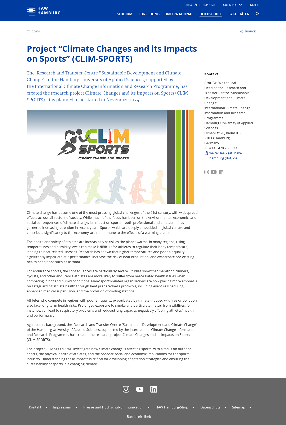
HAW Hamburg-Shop (172, 407)
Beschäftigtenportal (200, 4)
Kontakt (35, 407)
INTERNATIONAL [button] (179, 14)
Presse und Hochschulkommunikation (113, 407)
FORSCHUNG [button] (149, 14)
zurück (250, 31)
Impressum (62, 407)
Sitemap (238, 407)
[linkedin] (153, 389)
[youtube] (140, 389)
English (254, 4)
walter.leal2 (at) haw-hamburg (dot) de (225, 155)
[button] (232, 4)
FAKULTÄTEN (239, 14)
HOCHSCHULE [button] (211, 14)
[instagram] (126, 389)
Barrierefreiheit (139, 416)
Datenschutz (210, 407)
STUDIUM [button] (124, 14)
